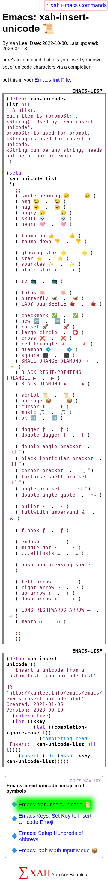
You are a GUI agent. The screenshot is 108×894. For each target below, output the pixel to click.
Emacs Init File (52, 80)
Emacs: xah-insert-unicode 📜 (55, 805)
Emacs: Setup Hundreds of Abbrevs (51, 836)
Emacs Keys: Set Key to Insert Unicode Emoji (55, 819)
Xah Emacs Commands (78, 5)
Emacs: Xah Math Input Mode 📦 (58, 851)
